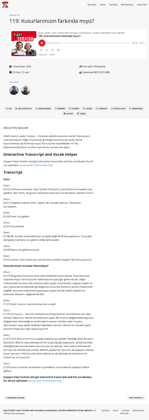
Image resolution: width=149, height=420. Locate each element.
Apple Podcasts (25, 108)
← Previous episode (14, 398)
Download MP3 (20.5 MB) (95, 72)
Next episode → (136, 398)
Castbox (75, 108)
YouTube (113, 4)
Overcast (103, 108)
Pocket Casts (119, 108)
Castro (89, 108)
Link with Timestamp (93, 66)
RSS (10, 108)
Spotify (69, 114)
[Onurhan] (25, 91)
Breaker (61, 108)
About (103, 4)
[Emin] (14, 91)
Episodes (92, 4)
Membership (127, 4)
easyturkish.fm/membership (36, 165)
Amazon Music (44, 108)
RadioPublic (137, 108)
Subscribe (142, 4)
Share (82, 114)
